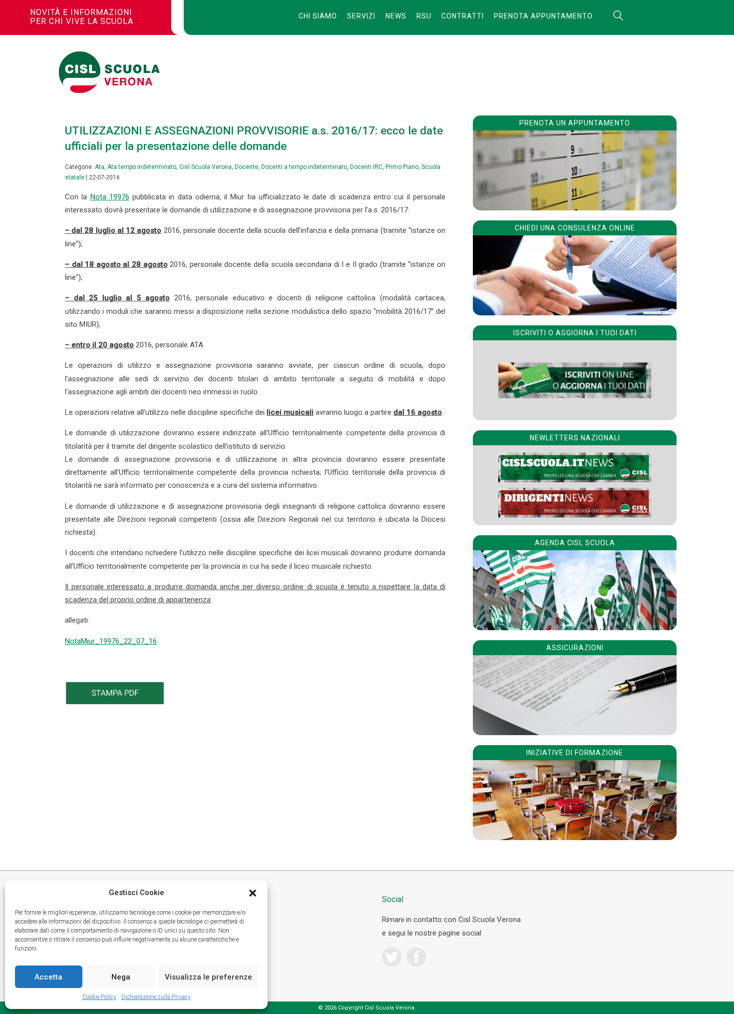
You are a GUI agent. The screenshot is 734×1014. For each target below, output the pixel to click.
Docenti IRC (366, 166)
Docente (246, 166)
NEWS (395, 16)
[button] (253, 893)
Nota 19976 (109, 196)
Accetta (48, 977)
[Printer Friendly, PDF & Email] (115, 702)
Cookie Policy (99, 997)
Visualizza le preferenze (208, 977)
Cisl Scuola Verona (205, 166)
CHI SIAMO (318, 16)
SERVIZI (361, 16)
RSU (423, 16)
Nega (120, 977)
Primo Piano (401, 166)
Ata (99, 166)
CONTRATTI (462, 16)
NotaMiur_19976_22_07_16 (111, 641)
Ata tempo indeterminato (141, 166)
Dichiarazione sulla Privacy (156, 997)
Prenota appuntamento (543, 16)
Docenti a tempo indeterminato (304, 166)
